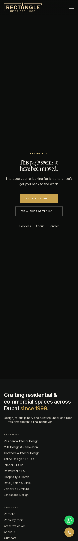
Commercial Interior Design (21, 453)
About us (10, 532)
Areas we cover (14, 526)
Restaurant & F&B (15, 471)
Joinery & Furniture (16, 488)
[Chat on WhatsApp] (69, 520)
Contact (53, 226)
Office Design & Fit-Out (19, 459)
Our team (10, 538)
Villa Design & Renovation (21, 447)
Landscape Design (16, 494)
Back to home (39, 198)
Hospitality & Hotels (16, 477)
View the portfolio (39, 211)
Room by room (13, 520)
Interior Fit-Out (13, 465)
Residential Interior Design (21, 441)
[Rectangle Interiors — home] (23, 7)
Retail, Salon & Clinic (17, 483)
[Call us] (69, 532)
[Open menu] (71, 7)
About (40, 226)
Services (25, 226)
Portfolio (9, 514)
